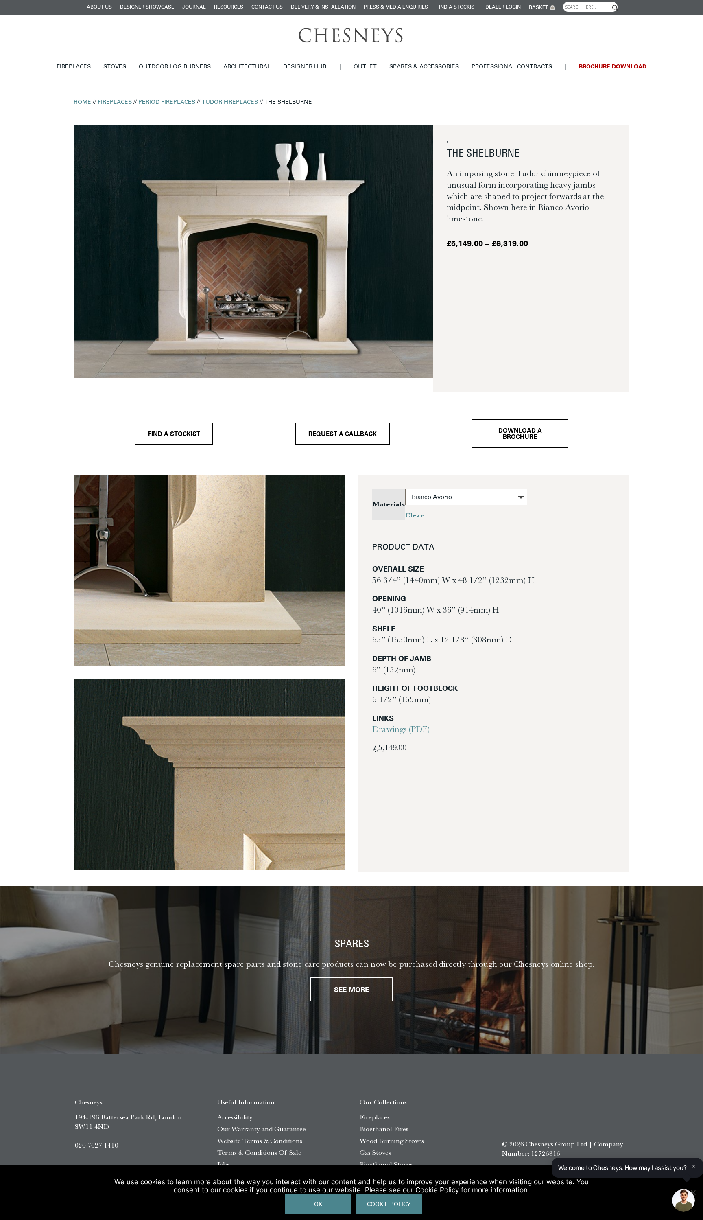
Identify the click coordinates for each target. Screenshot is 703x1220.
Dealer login (503, 7)
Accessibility (235, 1117)
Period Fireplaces (166, 102)
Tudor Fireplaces (230, 102)
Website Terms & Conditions (259, 1141)
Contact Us (267, 7)
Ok (318, 1204)
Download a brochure (520, 434)
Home (82, 102)
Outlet (365, 67)
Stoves (114, 67)
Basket (538, 7)
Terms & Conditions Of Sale (259, 1152)
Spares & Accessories (424, 67)
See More (351, 990)
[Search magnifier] (614, 7)
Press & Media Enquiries (396, 7)
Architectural (247, 67)
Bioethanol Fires (384, 1129)
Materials (389, 504)
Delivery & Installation (323, 7)
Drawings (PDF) (401, 729)
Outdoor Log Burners (175, 67)
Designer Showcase (147, 7)
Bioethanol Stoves (386, 1164)
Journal (194, 7)
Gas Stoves (375, 1152)
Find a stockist (456, 7)
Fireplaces (74, 67)
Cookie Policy (388, 1204)
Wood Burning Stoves (392, 1141)
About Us (99, 7)
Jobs (223, 1164)
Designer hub (304, 67)
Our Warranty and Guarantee (261, 1129)
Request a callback (342, 434)
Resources (228, 7)
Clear (414, 515)
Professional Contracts (512, 67)
